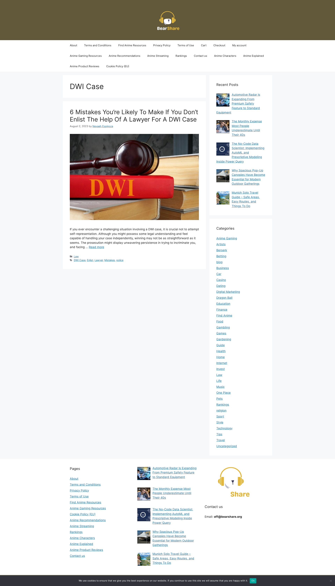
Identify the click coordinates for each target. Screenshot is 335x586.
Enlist (90, 260)
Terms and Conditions (97, 45)
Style (219, 422)
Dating (220, 286)
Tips (219, 434)
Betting (221, 256)
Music (220, 387)
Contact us (200, 55)
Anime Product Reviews (84, 66)
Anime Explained (253, 55)
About (73, 45)
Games (221, 333)
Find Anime (224, 315)
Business (222, 268)
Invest (220, 369)
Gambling (223, 327)
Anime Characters (225, 55)
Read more (96, 247)
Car (218, 274)
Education (223, 303)
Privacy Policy (161, 45)
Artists (221, 244)
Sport (220, 416)
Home (220, 357)
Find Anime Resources (132, 45)
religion (221, 410)
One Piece (223, 392)
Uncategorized (226, 446)
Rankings (181, 55)
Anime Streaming (158, 55)
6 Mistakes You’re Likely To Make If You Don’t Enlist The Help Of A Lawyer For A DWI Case (134, 115)
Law (76, 256)
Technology (224, 428)
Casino (221, 280)
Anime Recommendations (124, 55)
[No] (330, 581)
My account (239, 45)
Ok (253, 580)
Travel (220, 440)
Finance (221, 309)
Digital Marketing (228, 292)
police (119, 260)
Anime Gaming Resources (86, 55)
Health (221, 351)
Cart (203, 45)
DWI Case (79, 260)
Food (219, 321)
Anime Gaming (226, 238)
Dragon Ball (224, 297)
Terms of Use (185, 45)
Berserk (221, 250)
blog (219, 262)
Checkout (219, 45)
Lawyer (99, 260)
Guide (220, 345)
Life (219, 381)
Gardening (223, 339)
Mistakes (109, 260)
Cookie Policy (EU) (117, 66)
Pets (219, 398)
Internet (221, 363)
